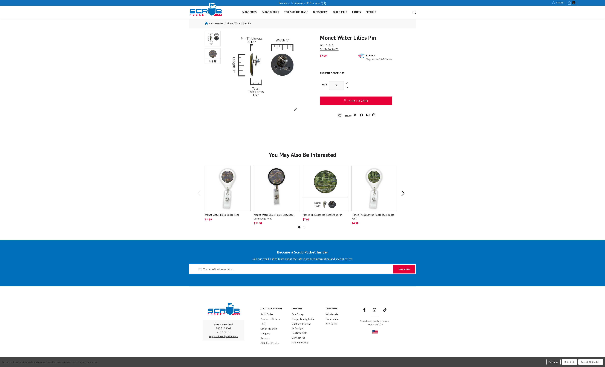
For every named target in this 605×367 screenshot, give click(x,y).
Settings (553, 362)
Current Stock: (332, 73)
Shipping (265, 333)
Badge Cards (249, 12)
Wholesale (332, 314)
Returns (265, 338)
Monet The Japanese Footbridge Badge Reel (372, 216)
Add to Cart (359, 101)
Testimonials (299, 332)
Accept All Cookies (590, 362)
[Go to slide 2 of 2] (304, 227)
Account (559, 2)
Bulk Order (266, 314)
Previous (199, 193)
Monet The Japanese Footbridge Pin (322, 214)
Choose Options (227, 188)
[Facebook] (361, 115)
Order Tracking (269, 328)
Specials (371, 12)
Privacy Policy (300, 342)
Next (403, 193)
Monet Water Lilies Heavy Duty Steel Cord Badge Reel (274, 216)
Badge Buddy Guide (303, 319)
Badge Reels (340, 12)
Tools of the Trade (296, 12)
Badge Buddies (270, 12)
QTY (324, 84)
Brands (356, 12)
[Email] (367, 115)
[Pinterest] (355, 115)
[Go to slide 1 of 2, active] (299, 227)
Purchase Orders (270, 319)
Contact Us (298, 337)
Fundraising (332, 319)
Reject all (569, 362)
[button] (223, 336)
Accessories (320, 12)
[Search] (414, 12)
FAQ (262, 323)
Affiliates (331, 323)
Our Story (297, 314)
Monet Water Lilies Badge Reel (222, 214)
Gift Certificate (269, 343)
